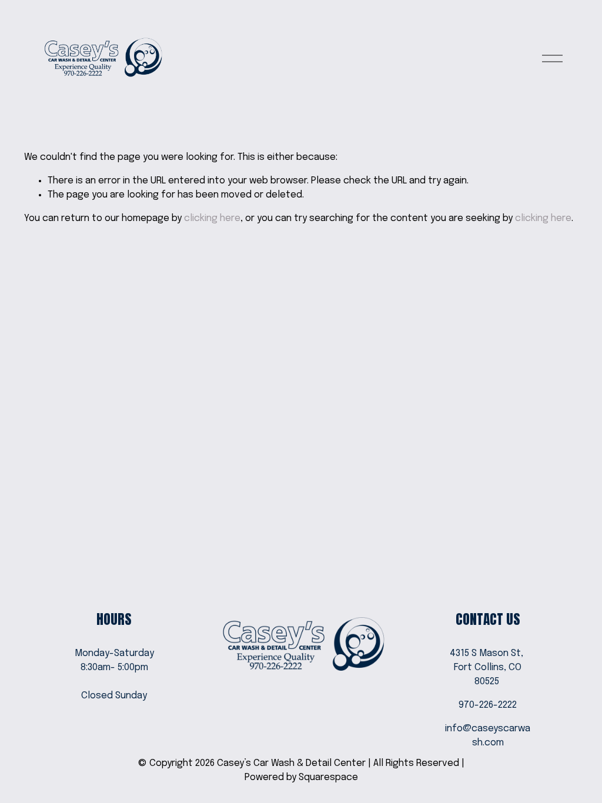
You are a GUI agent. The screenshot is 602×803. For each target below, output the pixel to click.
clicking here (212, 218)
